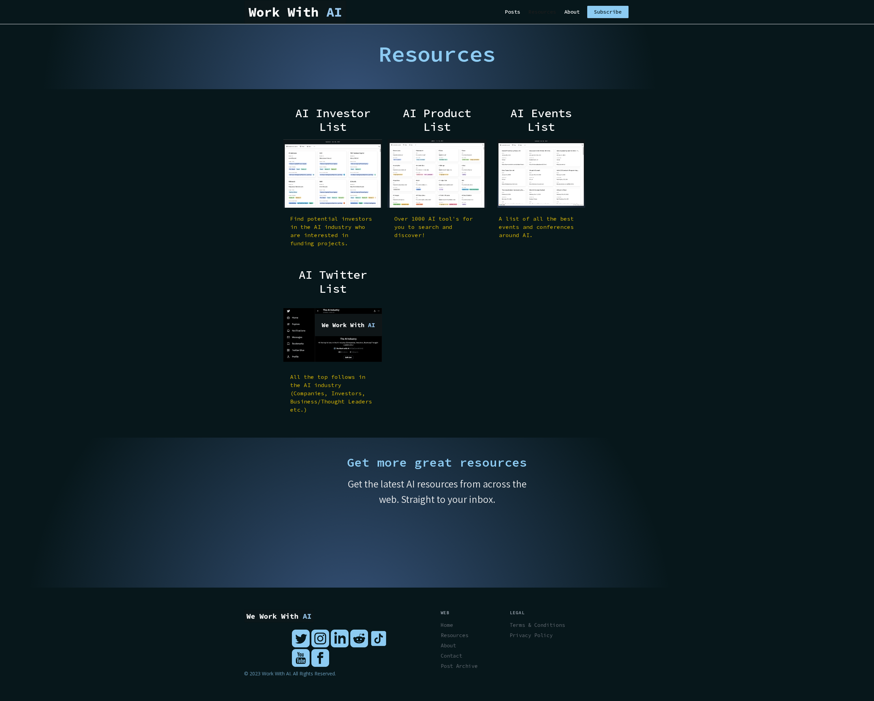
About (572, 12)
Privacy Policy (531, 635)
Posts (512, 12)
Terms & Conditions (537, 625)
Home (447, 625)
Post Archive (459, 666)
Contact (451, 655)
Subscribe (608, 12)
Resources (542, 12)
